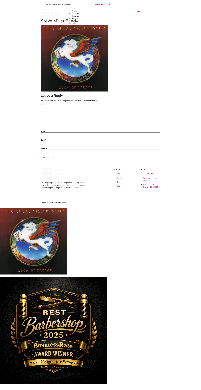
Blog (74, 26)
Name (43, 131)
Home (74, 11)
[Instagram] (156, 3)
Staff (74, 23)
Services (75, 21)
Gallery (75, 18)
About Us (75, 13)
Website (44, 148)
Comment (45, 105)
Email (43, 140)
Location (75, 16)
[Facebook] (149, 3)
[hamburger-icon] (138, 11)
